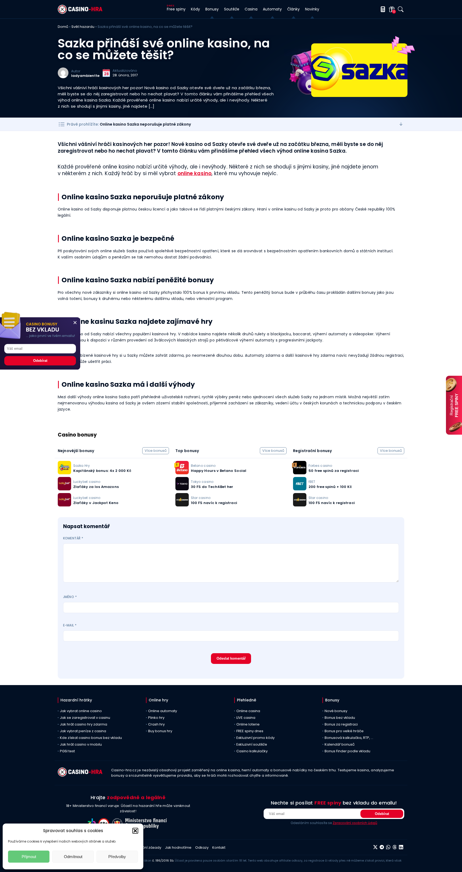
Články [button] (293, 9)
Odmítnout (73, 856)
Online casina (248, 710)
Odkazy (202, 847)
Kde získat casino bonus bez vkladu (91, 737)
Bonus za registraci (341, 724)
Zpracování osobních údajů (355, 823)
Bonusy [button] (212, 9)
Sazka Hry (81, 465)
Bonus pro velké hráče (344, 731)
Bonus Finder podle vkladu (347, 751)
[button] (135, 830)
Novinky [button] (312, 9)
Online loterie (248, 724)
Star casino (200, 497)
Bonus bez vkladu (340, 717)
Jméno (70, 597)
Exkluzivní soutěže (251, 744)
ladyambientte (85, 75)
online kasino (195, 173)
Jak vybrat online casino (81, 710)
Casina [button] (251, 9)
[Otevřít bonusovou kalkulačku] (382, 9)
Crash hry (156, 724)
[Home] (80, 12)
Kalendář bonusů (340, 744)
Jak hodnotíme (178, 847)
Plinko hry (156, 717)
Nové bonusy (336, 710)
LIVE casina (245, 717)
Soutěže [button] (231, 9)
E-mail (69, 625)
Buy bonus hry (160, 731)
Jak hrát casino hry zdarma (83, 724)
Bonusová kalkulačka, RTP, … (349, 737)
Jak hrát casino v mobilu (81, 744)
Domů (63, 26)
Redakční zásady (146, 847)
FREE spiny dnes (249, 731)
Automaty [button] (272, 9)
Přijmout (29, 856)
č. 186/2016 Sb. (163, 860)
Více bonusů (156, 450)
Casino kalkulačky (252, 751)
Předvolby (117, 856)
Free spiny (176, 9)
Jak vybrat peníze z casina (83, 731)
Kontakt (218, 847)
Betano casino (203, 465)
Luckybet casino (86, 481)
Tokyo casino (202, 481)
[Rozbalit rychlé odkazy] (401, 124)
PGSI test (67, 751)
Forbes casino (320, 465)
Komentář (73, 538)
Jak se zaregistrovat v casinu (85, 717)
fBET (312, 481)
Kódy (195, 9)
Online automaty (162, 710)
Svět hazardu (82, 26)
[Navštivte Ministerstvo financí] (146, 827)
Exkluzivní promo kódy (255, 737)
